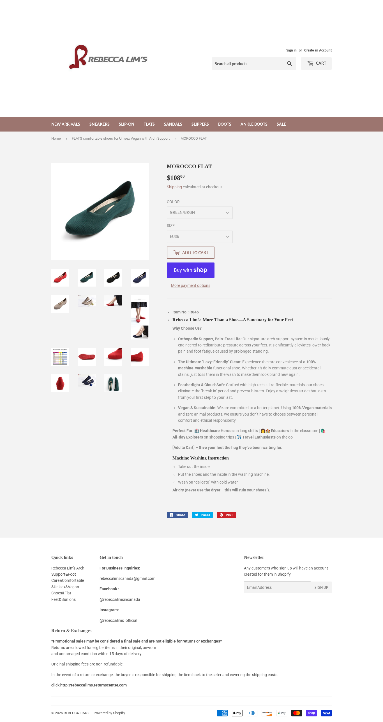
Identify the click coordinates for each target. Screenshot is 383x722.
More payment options (190, 285)
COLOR (173, 202)
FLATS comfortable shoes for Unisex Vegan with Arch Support (121, 138)
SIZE (171, 225)
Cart (320, 63)
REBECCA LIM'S (76, 713)
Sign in (291, 50)
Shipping (174, 187)
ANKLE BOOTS (254, 124)
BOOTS (224, 124)
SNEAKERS (99, 124)
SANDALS (173, 124)
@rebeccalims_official (118, 620)
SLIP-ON (126, 124)
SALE (281, 124)
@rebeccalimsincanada (120, 599)
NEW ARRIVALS (65, 124)
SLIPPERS (200, 124)
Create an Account (318, 50)
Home (56, 138)
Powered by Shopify (109, 713)
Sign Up (321, 587)
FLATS (149, 124)
